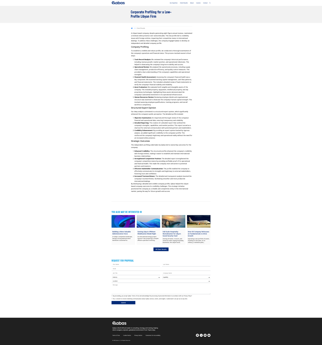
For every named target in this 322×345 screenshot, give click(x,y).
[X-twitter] (201, 335)
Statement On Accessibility (153, 335)
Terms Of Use (116, 335)
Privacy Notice (138, 335)
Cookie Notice (127, 335)
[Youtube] (208, 335)
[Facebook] (205, 335)
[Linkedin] (197, 335)
